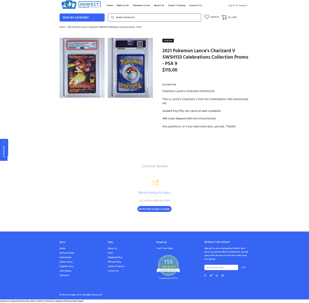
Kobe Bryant (66, 257)
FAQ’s (110, 253)
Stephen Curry (66, 266)
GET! (243, 267)
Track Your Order (164, 248)
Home (62, 248)
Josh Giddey (65, 271)
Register (243, 5)
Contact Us (113, 271)
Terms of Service (116, 266)
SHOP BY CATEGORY (76, 17)
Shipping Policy (115, 257)
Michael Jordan (67, 253)
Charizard (64, 275)
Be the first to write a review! (154, 208)
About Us (112, 248)
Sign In (231, 5)
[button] (4, 151)
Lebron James (66, 262)
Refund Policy (114, 262)
